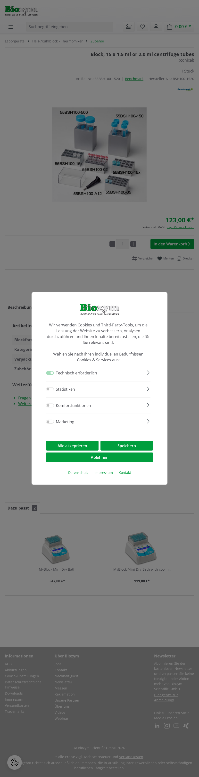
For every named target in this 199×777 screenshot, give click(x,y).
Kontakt (125, 472)
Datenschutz (78, 472)
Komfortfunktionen (73, 405)
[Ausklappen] (148, 372)
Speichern (126, 445)
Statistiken (65, 389)
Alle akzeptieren (72, 445)
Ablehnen (99, 457)
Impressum (103, 472)
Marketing (65, 421)
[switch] (50, 389)
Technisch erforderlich (76, 373)
